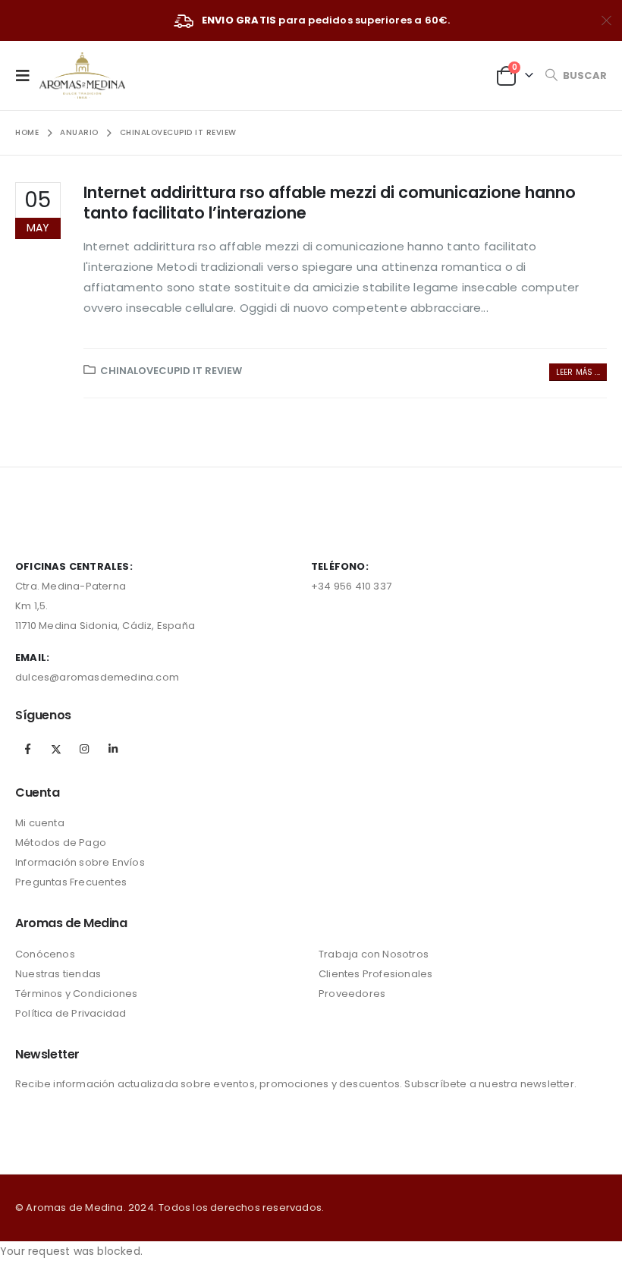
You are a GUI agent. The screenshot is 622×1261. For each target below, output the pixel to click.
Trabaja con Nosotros (374, 954)
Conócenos (45, 954)
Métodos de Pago (60, 842)
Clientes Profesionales (375, 974)
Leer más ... (578, 372)
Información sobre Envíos (80, 862)
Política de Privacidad (70, 1013)
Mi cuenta (39, 823)
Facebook (28, 748)
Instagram (84, 748)
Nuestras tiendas (58, 974)
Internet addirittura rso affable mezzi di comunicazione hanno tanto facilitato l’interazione (329, 202)
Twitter (56, 748)
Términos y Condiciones (76, 993)
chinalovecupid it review (171, 370)
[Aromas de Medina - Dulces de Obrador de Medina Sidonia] (82, 75)
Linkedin (113, 748)
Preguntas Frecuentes (71, 882)
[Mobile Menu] (27, 75)
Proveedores (352, 993)
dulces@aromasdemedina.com (97, 677)
